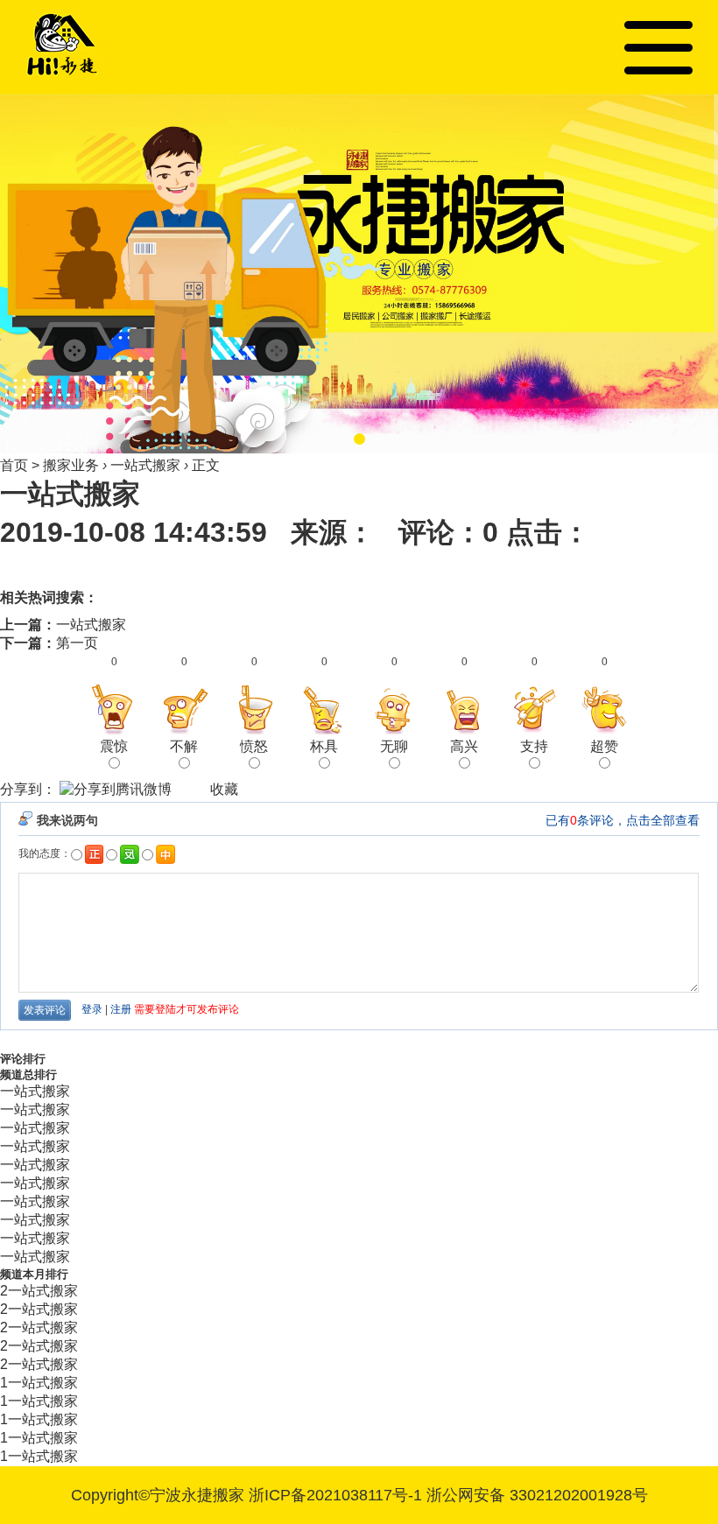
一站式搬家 (145, 465)
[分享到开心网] (198, 789)
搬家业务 (71, 465)
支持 (534, 746)
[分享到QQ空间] (205, 789)
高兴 (464, 746)
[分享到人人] (191, 789)
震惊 (114, 746)
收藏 (224, 789)
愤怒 (254, 746)
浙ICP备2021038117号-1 (335, 1495)
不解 (184, 746)
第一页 (77, 643)
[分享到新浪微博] (177, 789)
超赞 (604, 746)
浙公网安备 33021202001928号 (537, 1495)
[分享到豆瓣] (184, 789)
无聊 (394, 746)
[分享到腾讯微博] (116, 791)
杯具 (324, 746)
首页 (14, 465)
